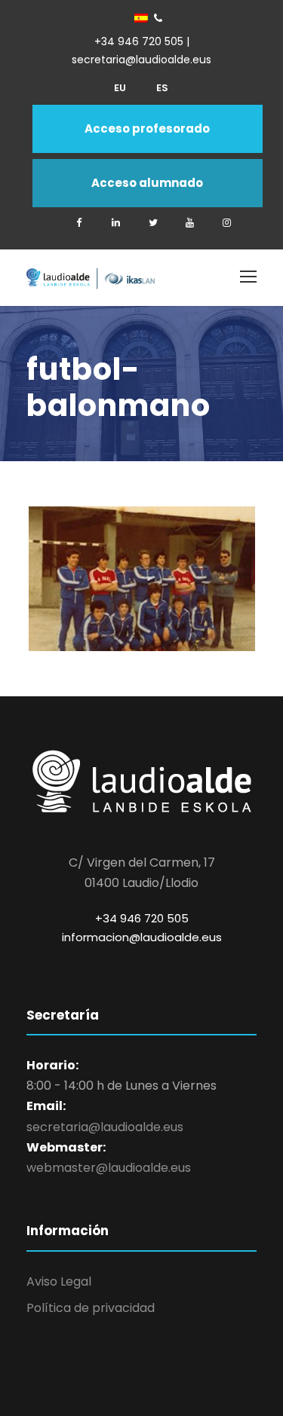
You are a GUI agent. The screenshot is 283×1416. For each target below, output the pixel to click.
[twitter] (153, 223)
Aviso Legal (58, 1281)
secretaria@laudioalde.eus (104, 1127)
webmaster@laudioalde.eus (108, 1167)
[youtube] (190, 223)
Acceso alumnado (147, 183)
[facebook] (79, 223)
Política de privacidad (90, 1308)
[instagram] (227, 223)
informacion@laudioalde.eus (142, 937)
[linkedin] (116, 223)
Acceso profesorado (147, 128)
